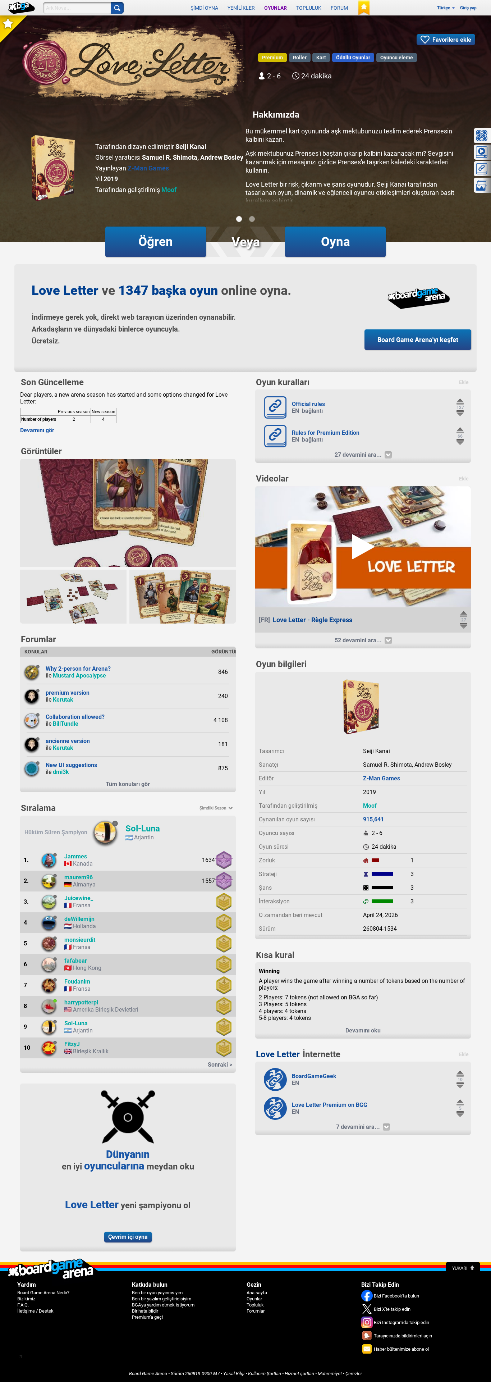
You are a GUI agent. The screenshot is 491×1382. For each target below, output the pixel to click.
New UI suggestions (71, 765)
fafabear (75, 960)
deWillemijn (79, 919)
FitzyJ (72, 1044)
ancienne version (68, 741)
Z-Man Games (148, 168)
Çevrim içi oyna (128, 1236)
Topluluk (308, 8)
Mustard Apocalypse (79, 675)
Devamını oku (363, 1030)
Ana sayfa (257, 1292)
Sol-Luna (142, 829)
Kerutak (63, 699)
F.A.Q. (23, 1305)
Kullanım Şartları (264, 1373)
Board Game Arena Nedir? (43, 1292)
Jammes (75, 856)
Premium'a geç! (147, 1317)
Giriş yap (468, 7)
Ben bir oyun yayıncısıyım (157, 1292)
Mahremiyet (330, 1373)
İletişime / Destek (35, 1311)
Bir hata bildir (145, 1311)
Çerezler (353, 1373)
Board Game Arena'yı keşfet (417, 339)
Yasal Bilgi (233, 1373)
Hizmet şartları (299, 1373)
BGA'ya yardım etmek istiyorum (163, 1305)
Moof (168, 189)
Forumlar (256, 1311)
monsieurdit (79, 939)
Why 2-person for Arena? (78, 668)
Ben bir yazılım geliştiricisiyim (161, 1298)
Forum (339, 8)
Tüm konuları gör (128, 784)
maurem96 (78, 877)
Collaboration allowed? (75, 716)
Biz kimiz (26, 1298)
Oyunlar (275, 8)
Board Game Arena (148, 1373)
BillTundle (65, 723)
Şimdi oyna (204, 8)
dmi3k (61, 771)
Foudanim (77, 981)
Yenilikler (241, 8)
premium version (68, 692)
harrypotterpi (81, 1002)
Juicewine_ (78, 898)
